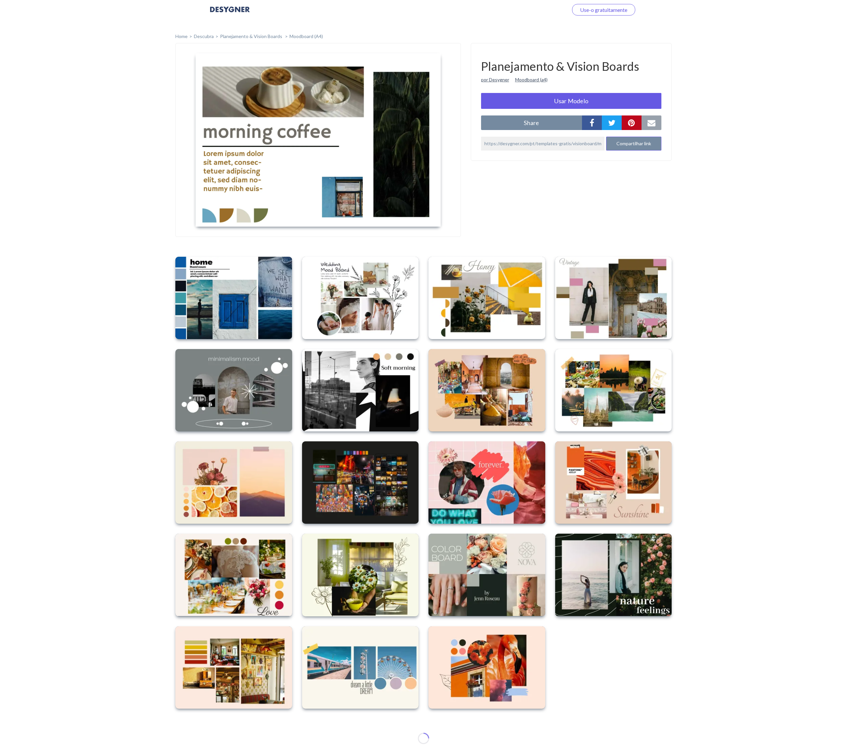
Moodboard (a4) (531, 79)
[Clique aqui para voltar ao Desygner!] (230, 14)
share (531, 122)
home (181, 36)
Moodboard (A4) (306, 36)
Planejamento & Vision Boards (251, 36)
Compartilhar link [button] (633, 143)
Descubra (204, 36)
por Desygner (495, 79)
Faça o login (547, 10)
